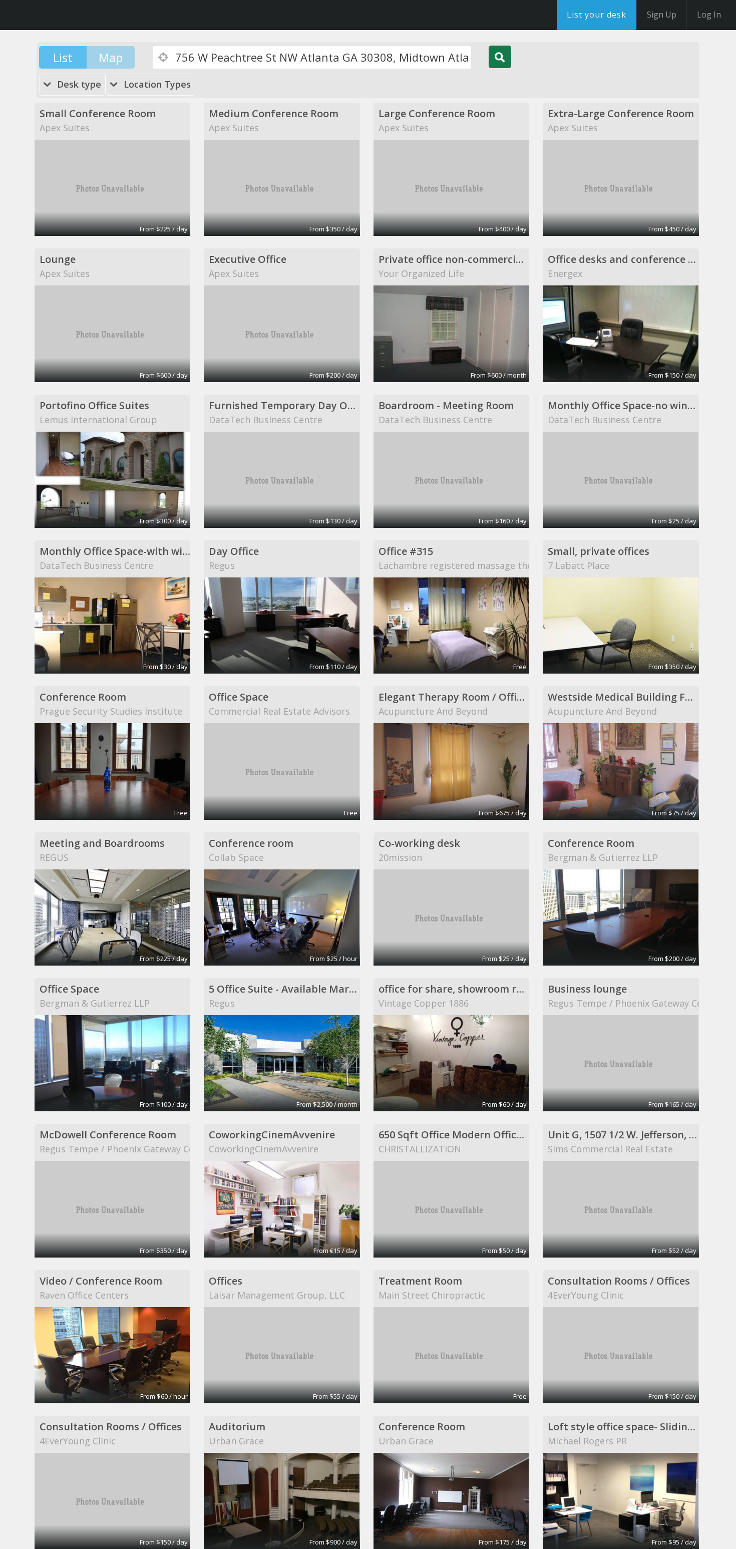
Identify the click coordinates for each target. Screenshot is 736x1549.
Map (111, 57)
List (63, 57)
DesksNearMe (70, 15)
